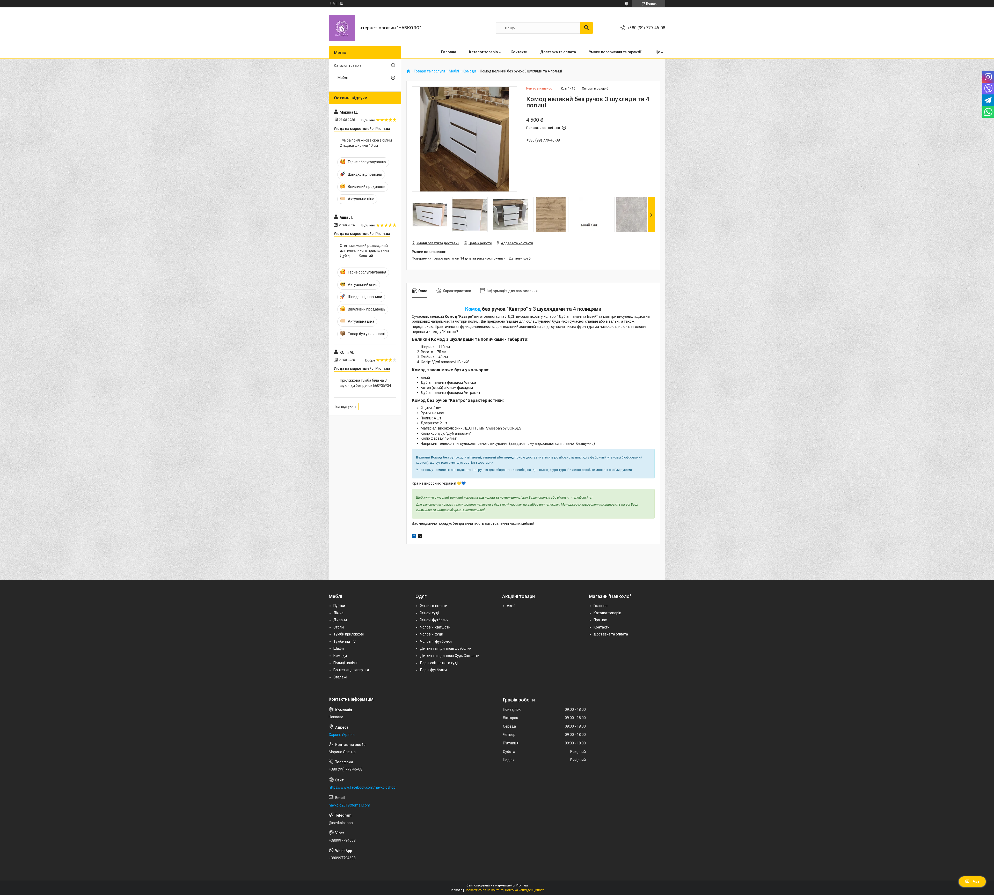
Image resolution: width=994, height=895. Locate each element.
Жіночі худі (429, 613)
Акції (511, 606)
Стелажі (340, 677)
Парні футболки (433, 670)
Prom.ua (522, 885)
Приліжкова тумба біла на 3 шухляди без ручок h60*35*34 (365, 383)
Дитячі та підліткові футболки (445, 648)
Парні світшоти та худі (439, 663)
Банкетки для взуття (351, 670)
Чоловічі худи (431, 634)
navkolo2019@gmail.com (349, 805)
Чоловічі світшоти (435, 627)
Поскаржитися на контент (484, 890)
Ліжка (338, 613)
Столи (338, 627)
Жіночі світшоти (433, 606)
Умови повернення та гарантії (615, 52)
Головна (448, 52)
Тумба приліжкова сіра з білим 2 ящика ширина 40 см (366, 142)
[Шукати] (586, 28)
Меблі (454, 71)
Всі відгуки (344, 406)
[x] (420, 537)
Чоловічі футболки (436, 641)
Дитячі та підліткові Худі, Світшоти (449, 656)
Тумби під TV (344, 641)
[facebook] (414, 537)
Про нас (600, 620)
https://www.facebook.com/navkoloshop (362, 787)
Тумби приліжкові (348, 634)
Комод (473, 309)
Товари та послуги (429, 71)
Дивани (340, 620)
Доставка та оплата (558, 52)
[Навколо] (342, 28)
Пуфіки (339, 606)
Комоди (469, 71)
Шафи (338, 648)
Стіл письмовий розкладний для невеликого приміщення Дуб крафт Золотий (364, 250)
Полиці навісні (345, 663)
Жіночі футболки (434, 620)
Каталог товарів (483, 52)
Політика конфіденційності (525, 890)
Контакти (519, 52)
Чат (976, 881)
